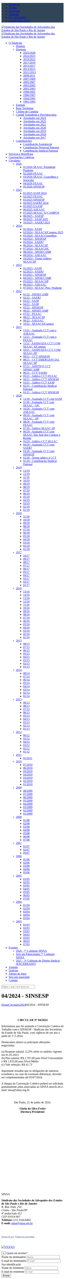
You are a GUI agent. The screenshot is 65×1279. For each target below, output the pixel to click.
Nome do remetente (12, 1267)
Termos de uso (7, 1236)
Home (4, 1004)
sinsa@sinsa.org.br (22, 1223)
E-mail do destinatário (13, 1260)
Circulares (14, 1004)
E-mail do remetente (12, 1271)
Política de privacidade (24, 1236)
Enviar (6, 1275)
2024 (23, 1004)
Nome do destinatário (13, 1256)
